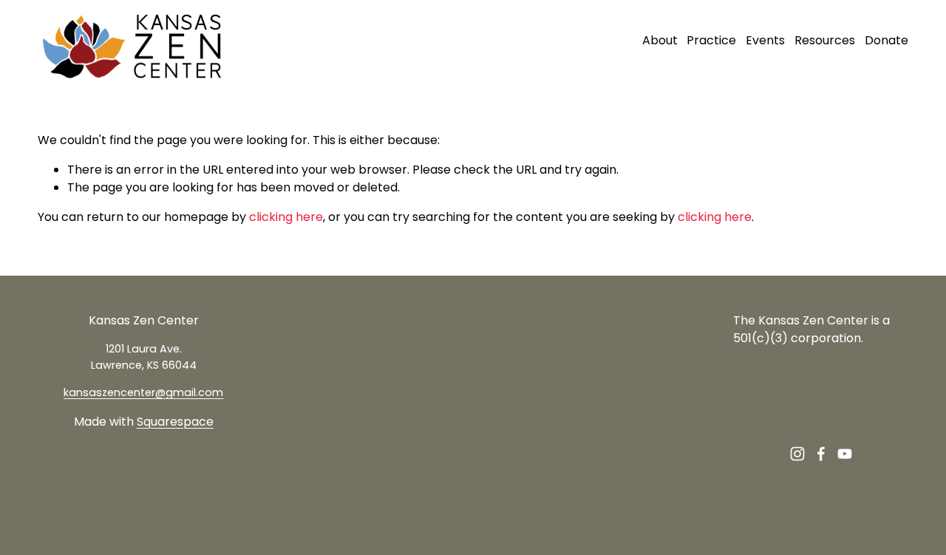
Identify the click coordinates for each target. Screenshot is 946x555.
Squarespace (175, 421)
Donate (886, 40)
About (660, 40)
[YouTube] (844, 453)
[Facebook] (821, 453)
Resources (824, 40)
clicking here (286, 216)
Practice (711, 40)
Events (765, 40)
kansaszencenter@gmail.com (143, 392)
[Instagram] (797, 453)
